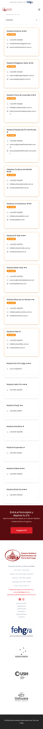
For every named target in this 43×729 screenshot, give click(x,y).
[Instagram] (23, 599)
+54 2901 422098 (16, 432)
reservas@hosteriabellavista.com (22, 280)
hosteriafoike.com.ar (17, 348)
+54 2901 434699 (16, 180)
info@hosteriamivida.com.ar (20, 248)
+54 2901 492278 (16, 495)
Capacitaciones (21, 614)
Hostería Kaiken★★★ (16, 468)
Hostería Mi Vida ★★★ (16, 235)
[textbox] (9, 20)
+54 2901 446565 (16, 104)
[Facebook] (20, 599)
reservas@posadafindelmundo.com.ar (23, 146)
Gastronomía (21, 609)
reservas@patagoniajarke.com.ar (22, 75)
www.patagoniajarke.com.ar (20, 79)
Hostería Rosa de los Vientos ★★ (20, 299)
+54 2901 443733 (16, 244)
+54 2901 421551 (16, 453)
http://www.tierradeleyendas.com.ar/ (23, 112)
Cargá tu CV (21, 530)
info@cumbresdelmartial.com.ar (21, 184)
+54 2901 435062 (16, 141)
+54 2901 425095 (16, 212)
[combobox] (20, 20)
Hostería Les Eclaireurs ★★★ (19, 204)
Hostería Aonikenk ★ (15, 426)
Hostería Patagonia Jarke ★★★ (20, 63)
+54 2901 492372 (16, 474)
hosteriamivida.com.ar (18, 252)
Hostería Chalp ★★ (15, 405)
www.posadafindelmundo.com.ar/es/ (23, 152)
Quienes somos (21, 603)
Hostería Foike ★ (14, 331)
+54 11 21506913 (16, 369)
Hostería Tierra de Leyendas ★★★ (21, 95)
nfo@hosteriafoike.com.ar (19, 344)
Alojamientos (21, 606)
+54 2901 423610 (16, 390)
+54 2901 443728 (16, 276)
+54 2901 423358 (16, 40)
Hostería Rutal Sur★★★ (17, 489)
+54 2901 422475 (16, 340)
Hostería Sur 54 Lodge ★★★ (19, 363)
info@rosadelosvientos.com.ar (21, 312)
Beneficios (21, 611)
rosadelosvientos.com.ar (19, 316)
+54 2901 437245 (16, 72)
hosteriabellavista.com (18, 284)
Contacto (21, 617)
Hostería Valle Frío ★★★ (17, 384)
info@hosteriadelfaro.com (19, 216)
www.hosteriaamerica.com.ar (20, 47)
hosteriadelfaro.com (17, 220)
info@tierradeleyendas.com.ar (21, 108)
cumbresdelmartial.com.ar (19, 188)
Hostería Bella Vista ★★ (17, 268)
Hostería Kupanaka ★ (16, 447)
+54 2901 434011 (16, 411)
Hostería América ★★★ (17, 31)
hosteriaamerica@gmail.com (20, 44)
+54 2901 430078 (16, 308)
